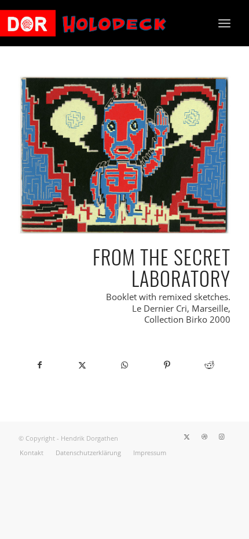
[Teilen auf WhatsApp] (124, 365)
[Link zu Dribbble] (204, 436)
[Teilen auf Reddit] (209, 365)
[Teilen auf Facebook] (40, 365)
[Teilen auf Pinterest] (167, 365)
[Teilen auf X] (82, 365)
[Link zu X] (187, 436)
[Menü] (224, 23)
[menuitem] (224, 23)
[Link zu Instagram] (221, 436)
